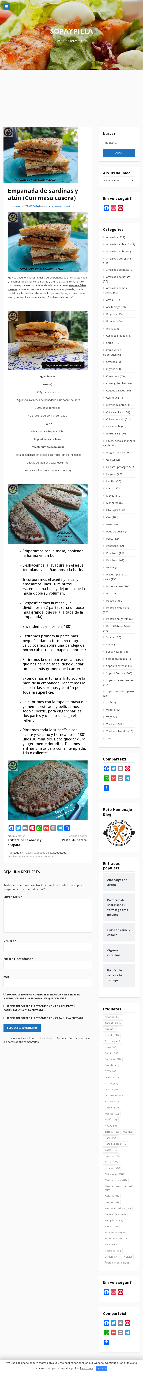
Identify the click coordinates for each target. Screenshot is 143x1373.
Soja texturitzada (116, 658)
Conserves (112, 376)
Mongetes (112, 502)
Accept (101, 1368)
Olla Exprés (113, 510)
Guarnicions (114, 1095)
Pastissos (112, 545)
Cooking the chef (116, 383)
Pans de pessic (115, 531)
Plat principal (45, 856)
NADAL (111, 1125)
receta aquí (55, 447)
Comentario (12, 897)
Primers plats (115, 1214)
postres (112, 1202)
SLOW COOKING (116, 1238)
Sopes (111, 1244)
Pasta (109, 538)
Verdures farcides (117, 731)
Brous (109, 328)
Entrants (112, 1077)
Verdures (111, 724)
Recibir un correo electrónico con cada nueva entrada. (45, 1018)
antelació (13, 856)
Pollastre (112, 1196)
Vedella (110, 709)
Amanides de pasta (117, 269)
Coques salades (115, 390)
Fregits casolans (116, 452)
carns (110, 1047)
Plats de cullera (116, 1180)
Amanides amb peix (118, 251)
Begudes (111, 314)
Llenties (111, 481)
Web (6, 976)
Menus (110, 495)
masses (24, 856)
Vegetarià (113, 1250)
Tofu (109, 702)
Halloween (112, 1101)
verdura (112, 1256)
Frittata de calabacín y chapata (25, 840)
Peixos (33, 856)
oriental (112, 1131)
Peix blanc (112, 553)
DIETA (110, 1071)
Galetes (111, 459)
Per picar (112, 1168)
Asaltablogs (113, 307)
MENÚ (111, 1119)
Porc (109, 593)
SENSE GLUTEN (115, 1232)
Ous (108, 517)
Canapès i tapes (115, 335)
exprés (111, 1083)
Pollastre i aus (114, 586)
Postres (111, 600)
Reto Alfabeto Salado (118, 626)
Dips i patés (113, 426)
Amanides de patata (118, 276)
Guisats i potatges (117, 467)
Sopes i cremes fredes (119, 680)
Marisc (110, 488)
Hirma (17, 206)
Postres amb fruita (117, 608)
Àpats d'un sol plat (117, 1262)
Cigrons (110, 369)
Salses (110, 637)
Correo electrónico (18, 959)
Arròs (109, 299)
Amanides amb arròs (118, 244)
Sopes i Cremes (115, 673)
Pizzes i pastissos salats (59, 206)
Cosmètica (112, 397)
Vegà (109, 717)
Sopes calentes (115, 666)
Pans (109, 524)
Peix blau (111, 560)
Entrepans (112, 433)
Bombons (112, 321)
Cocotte (111, 1053)
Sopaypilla (71, 31)
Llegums (111, 474)
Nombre (9, 941)
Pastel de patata (75, 838)
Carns (109, 342)
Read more (86, 1368)
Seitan (110, 644)
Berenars (112, 1041)
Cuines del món (115, 419)
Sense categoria (116, 651)
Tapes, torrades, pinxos (120, 691)
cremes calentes (116, 404)
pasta (110, 1149)
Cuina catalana (114, 412)
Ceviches (111, 361)
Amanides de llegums (119, 258)
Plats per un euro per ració (119, 1188)
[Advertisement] (71, 95)
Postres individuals (118, 1208)
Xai (108, 738)
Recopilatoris (114, 1220)
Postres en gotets (117, 619)
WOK (127, 1256)
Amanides (112, 237)
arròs (110, 1028)
